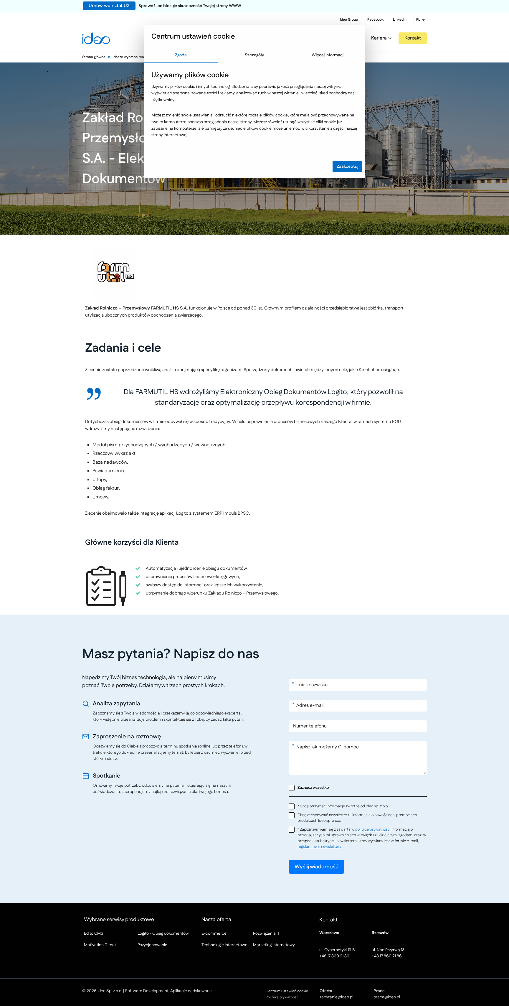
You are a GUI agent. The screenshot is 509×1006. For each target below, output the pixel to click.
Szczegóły (254, 55)
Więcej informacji (328, 55)
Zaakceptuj (347, 166)
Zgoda (181, 55)
